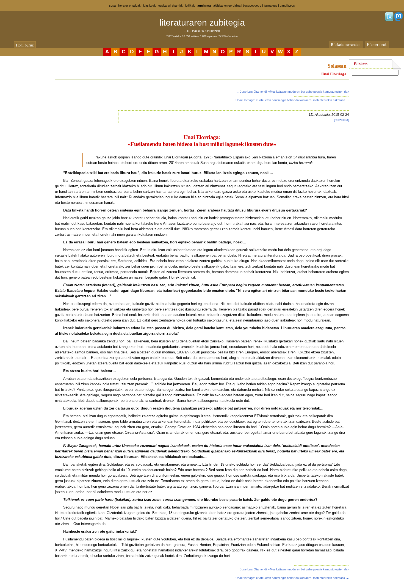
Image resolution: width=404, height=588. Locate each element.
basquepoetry (252, 5)
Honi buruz (25, 45)
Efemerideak (377, 44)
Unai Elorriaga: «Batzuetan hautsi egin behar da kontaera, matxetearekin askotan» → (292, 100)
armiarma (204, 5)
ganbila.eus (287, 5)
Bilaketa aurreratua (345, 44)
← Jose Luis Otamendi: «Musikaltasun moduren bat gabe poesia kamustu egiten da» (292, 91)
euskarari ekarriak (170, 5)
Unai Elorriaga (333, 74)
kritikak (190, 5)
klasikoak (149, 5)
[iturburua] (341, 120)
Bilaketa (360, 64)
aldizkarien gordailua (226, 5)
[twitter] (389, 20)
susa (112, 5)
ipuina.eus (270, 5)
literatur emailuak (129, 5)
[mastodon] (398, 20)
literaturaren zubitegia (202, 23)
